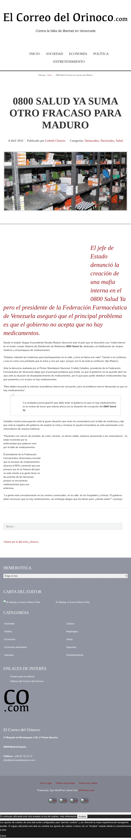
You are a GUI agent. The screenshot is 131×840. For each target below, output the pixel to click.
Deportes (71, 647)
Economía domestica (15, 647)
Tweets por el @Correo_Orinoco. (21, 541)
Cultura (70, 623)
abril (14, 140)
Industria (9, 655)
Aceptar (82, 816)
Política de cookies (88, 783)
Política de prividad (65, 783)
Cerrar (3, 836)
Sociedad (54, 54)
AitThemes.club (86, 790)
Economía (78, 54)
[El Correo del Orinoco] (65, 18)
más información (68, 816)
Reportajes (72, 631)
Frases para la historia (22, 676)
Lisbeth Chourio (55, 140)
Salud (119, 140)
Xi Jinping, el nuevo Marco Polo (73, 602)
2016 (20, 140)
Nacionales (107, 140)
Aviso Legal (46, 783)
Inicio (34, 54)
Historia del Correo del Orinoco (27, 681)
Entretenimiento (69, 61)
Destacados (92, 140)
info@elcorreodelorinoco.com (19, 760)
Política (101, 54)
